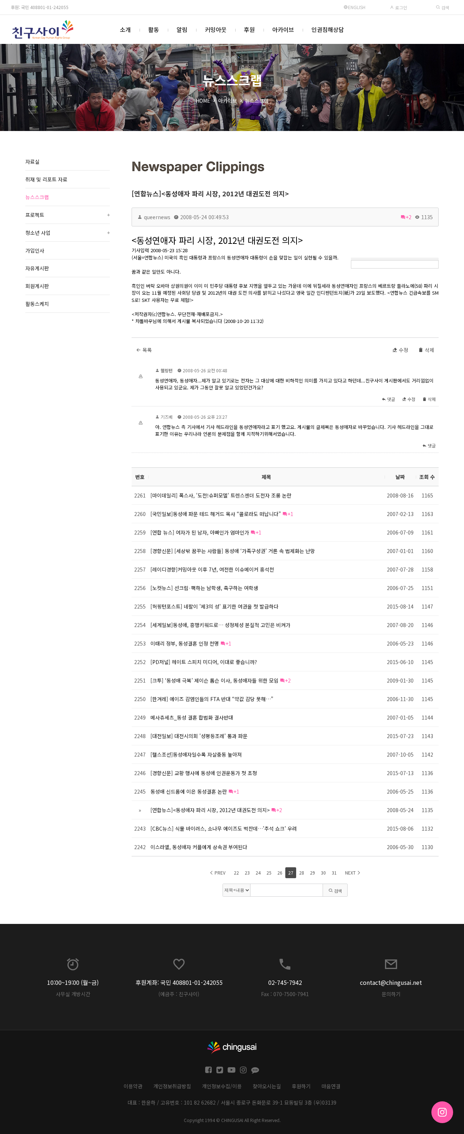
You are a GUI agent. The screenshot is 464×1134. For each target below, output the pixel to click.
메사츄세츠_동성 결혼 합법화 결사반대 (191, 717)
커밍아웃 (216, 29)
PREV (219, 872)
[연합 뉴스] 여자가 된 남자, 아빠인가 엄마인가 (199, 532)
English (356, 7)
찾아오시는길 (267, 1086)
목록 (146, 349)
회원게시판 (37, 286)
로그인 (400, 7)
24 (258, 872)
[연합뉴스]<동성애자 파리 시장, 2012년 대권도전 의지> (210, 193)
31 (334, 872)
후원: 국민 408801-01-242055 (40, 7)
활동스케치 (37, 303)
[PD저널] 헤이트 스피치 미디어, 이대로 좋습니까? (203, 662)
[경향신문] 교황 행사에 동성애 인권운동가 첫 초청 (203, 773)
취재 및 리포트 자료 (46, 179)
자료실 (32, 161)
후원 (249, 29)
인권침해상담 (327, 29)
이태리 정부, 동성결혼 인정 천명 (184, 643)
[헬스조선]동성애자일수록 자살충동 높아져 (196, 754)
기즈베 (167, 417)
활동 (153, 29)
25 (269, 872)
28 (301, 872)
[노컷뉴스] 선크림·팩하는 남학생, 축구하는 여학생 (204, 587)
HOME (203, 100)
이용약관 (133, 1086)
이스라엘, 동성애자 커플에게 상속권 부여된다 (198, 847)
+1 (290, 513)
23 (247, 872)
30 (323, 872)
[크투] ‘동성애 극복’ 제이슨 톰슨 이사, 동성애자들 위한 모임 (214, 680)
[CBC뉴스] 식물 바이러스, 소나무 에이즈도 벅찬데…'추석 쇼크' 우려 (223, 828)
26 (279, 872)
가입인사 (34, 250)
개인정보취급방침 (172, 1086)
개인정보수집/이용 (222, 1086)
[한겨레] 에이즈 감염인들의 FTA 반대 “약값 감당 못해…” (211, 699)
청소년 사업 (67, 232)
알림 (182, 29)
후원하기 (301, 1086)
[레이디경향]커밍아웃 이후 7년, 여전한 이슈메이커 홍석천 (212, 569)
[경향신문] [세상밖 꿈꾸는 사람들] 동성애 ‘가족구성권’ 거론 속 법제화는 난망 (232, 550)
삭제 (428, 349)
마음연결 (331, 1086)
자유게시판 (37, 268)
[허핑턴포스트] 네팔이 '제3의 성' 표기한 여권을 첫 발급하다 (214, 606)
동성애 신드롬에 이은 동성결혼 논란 (188, 791)
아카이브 (283, 29)
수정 (402, 349)
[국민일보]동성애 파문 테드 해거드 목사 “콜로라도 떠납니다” (215, 513)
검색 (444, 7)
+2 (408, 217)
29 (312, 872)
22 (236, 872)
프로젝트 (67, 214)
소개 (125, 29)
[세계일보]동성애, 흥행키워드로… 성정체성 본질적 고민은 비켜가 (220, 625)
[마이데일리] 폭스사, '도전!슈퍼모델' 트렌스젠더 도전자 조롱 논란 (220, 495)
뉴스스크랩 (257, 100)
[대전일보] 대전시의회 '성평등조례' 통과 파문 (199, 736)
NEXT (351, 872)
